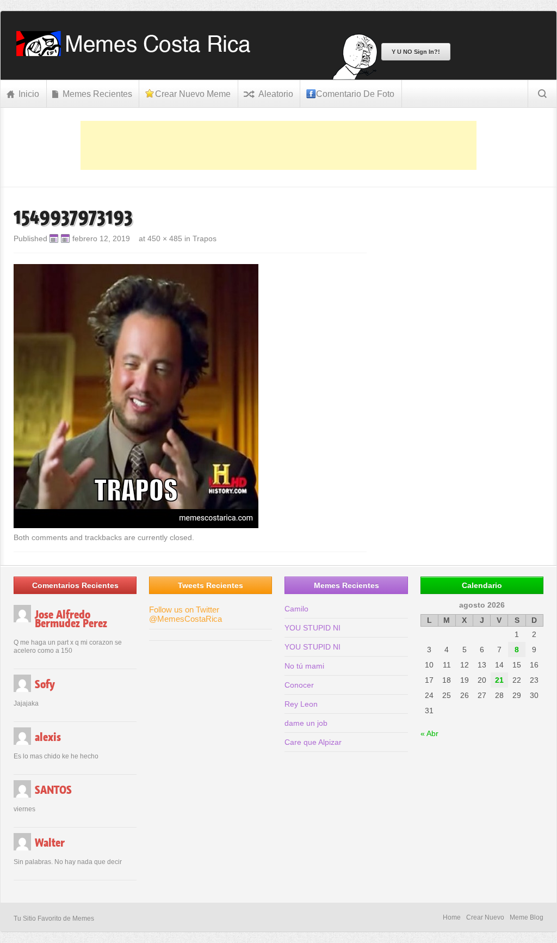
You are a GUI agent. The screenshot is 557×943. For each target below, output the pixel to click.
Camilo (296, 608)
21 (499, 680)
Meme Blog (526, 917)
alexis (48, 737)
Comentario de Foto (355, 94)
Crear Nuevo (485, 917)
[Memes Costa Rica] (137, 53)
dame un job (305, 723)
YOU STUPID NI (312, 627)
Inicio (28, 94)
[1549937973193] (136, 525)
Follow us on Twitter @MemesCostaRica (185, 614)
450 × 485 (164, 238)
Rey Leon (301, 704)
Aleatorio (275, 94)
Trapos (204, 238)
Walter (50, 843)
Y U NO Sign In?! (416, 51)
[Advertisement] (278, 145)
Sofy (45, 684)
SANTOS (53, 790)
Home (452, 917)
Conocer (299, 685)
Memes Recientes (97, 94)
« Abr (429, 733)
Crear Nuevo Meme (193, 94)
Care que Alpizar (313, 742)
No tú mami (304, 666)
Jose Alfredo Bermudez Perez (71, 619)
